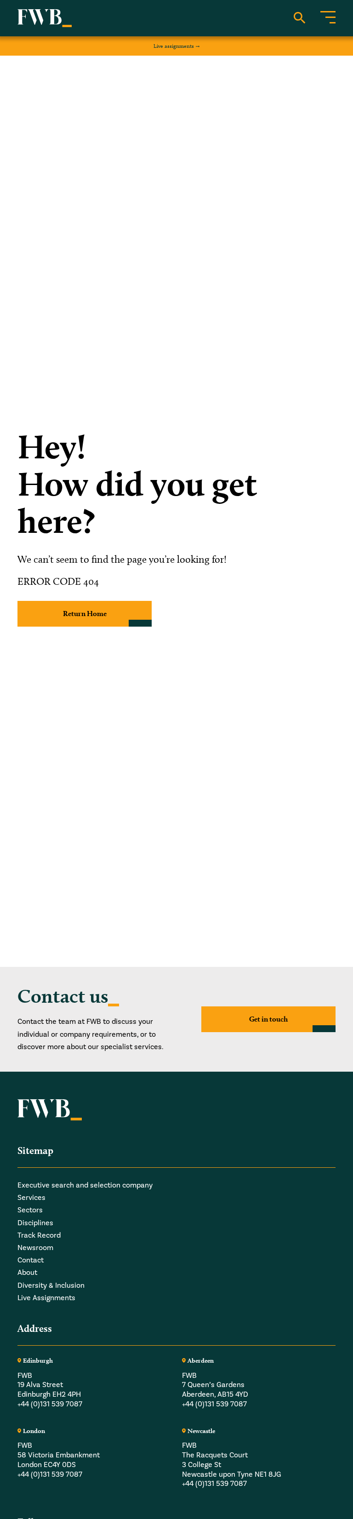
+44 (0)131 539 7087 (49, 1404)
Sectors (30, 1210)
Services (31, 1197)
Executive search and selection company (85, 1185)
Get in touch (268, 1019)
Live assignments (174, 45)
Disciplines (35, 1223)
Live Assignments (46, 1297)
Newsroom (35, 1247)
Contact (30, 1260)
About (27, 1272)
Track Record (39, 1235)
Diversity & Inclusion (51, 1285)
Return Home (85, 613)
